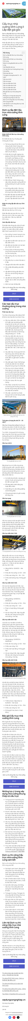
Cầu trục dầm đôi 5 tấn (9, 87)
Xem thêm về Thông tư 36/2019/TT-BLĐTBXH (14, 850)
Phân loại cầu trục (8, 73)
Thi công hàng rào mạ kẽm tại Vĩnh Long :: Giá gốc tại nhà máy (12, 974)
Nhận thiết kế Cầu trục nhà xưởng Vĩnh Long (12, 60)
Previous (4, 124)
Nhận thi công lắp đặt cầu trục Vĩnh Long (13, 64)
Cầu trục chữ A (7, 79)
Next (24, 124)
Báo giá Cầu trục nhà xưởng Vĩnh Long (12, 92)
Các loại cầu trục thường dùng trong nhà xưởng (13, 70)
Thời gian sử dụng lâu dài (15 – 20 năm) (12, 76)
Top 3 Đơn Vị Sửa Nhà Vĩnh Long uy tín (13, 994)
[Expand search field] (24, 3)
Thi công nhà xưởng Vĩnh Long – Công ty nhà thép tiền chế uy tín (14, 990)
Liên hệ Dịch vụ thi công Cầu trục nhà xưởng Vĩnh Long (13, 104)
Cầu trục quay (7, 81)
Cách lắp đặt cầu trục (9, 67)
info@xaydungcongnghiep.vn (15, 1014)
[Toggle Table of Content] (22, 53)
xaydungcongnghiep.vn (13, 3)
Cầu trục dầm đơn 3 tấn (9, 83)
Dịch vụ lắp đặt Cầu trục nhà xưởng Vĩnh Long (13, 56)
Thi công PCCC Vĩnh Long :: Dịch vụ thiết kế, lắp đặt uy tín (13, 979)
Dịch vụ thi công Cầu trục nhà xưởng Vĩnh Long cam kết (13, 100)
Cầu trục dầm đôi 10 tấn (9, 89)
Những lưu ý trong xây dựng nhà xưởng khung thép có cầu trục (12, 96)
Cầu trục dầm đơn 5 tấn (9, 85)
